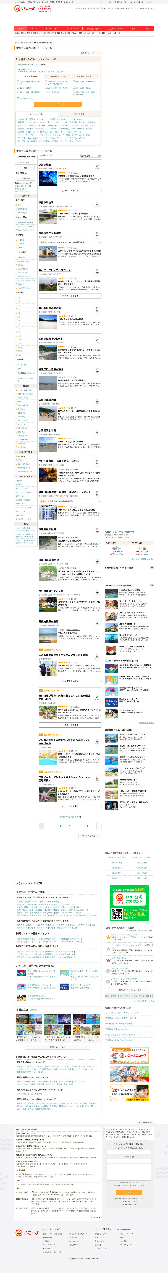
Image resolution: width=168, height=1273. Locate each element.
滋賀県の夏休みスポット (27, 939)
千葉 (48, 33)
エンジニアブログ (101, 1248)
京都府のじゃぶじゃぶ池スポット (60, 951)
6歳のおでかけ (117, 873)
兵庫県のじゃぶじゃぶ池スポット (60, 954)
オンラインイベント (53, 29)
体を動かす (50, 1084)
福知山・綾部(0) (25, 88)
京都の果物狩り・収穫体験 (25, 1166)
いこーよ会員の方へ (129, 1204)
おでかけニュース (115, 29)
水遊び (59, 1084)
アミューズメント (56, 138)
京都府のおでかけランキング (83, 1066)
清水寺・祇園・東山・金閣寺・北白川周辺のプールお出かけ (42, 915)
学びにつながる (65, 1081)
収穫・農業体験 (37, 1084)
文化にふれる (78, 1081)
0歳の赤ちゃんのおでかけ (117, 858)
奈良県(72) (41, 72)
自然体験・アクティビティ (62, 141)
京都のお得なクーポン (24, 1149)
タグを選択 (26, 179)
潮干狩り (42, 125)
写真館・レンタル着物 (40, 141)
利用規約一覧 (47, 1237)
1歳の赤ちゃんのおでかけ (142, 858)
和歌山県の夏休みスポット (72, 942)
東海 (58, 33)
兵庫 (92, 33)
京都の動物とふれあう (51, 1142)
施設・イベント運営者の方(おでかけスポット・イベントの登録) (51, 1184)
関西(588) (33, 64)
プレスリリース (125, 1245)
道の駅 (81, 135)
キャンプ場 (44, 122)
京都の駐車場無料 (55, 1149)
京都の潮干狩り (67, 1164)
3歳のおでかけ (141, 863)
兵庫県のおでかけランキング (54, 1069)
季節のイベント (21, 504)
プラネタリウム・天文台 (28, 138)
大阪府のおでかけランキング (29, 1069)
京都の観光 (88, 1136)
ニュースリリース (49, 1245)
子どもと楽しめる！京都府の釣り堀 (120, 1035)
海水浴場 (44, 132)
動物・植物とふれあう (48, 1081)
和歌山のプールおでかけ (67, 928)
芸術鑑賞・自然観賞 (23, 500)
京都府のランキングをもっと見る (129, 990)
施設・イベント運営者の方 (52, 1234)
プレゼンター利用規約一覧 (78, 1234)
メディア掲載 (73, 1245)
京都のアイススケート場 (51, 1164)
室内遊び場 (22, 119)
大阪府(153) (22, 72)
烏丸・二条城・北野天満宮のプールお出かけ (35, 913)
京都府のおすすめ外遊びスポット (119, 1040)
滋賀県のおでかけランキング (58, 1066)
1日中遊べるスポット (146, 8)
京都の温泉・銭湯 (22, 1164)
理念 (96, 1237)
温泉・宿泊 (68, 1084)
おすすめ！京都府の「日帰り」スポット (121, 1013)
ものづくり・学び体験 (23, 507)
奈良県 (141, 996)
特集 (147, 29)
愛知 (62, 33)
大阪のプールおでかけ (86, 925)
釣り (66, 122)
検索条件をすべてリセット (90, 53)
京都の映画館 (52, 1157)
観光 (88, 135)
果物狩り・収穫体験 (87, 122)
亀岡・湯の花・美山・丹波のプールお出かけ (35, 910)
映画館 (89, 129)
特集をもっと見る (146, 723)
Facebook (46, 1248)
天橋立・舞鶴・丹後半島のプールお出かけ (34, 907)
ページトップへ (146, 1122)
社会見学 (66, 125)
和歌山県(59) (51, 72)
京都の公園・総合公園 (87, 1149)
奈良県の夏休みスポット (49, 942)
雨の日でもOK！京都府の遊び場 (118, 1024)
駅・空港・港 (23, 141)
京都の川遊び (21, 1151)
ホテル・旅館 (66, 132)
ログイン (150, 2)
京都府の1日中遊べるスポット (117, 1029)
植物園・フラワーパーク (28, 122)
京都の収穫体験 (65, 1142)
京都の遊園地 (21, 1136)
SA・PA (82, 138)
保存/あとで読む (122, 2)
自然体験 (19, 481)
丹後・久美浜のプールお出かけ (68, 913)
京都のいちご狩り (80, 1164)
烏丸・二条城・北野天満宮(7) (29, 92)
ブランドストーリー (127, 1234)
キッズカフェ (71, 138)
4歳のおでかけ (117, 868)
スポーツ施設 (64, 129)
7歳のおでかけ (141, 873)
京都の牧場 (67, 1136)
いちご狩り (22, 125)
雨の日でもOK (120, 8)
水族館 (80, 119)
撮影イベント (20, 496)
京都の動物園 (32, 1136)
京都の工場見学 (21, 1142)
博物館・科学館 (54, 125)
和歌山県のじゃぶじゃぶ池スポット (60, 957)
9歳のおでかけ (141, 878)
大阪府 (127, 996)
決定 (58, 104)
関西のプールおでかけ (26, 925)
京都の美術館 (80, 1157)
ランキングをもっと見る (144, 1001)
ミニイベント (20, 515)
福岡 (118, 33)
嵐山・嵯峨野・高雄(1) (83, 88)
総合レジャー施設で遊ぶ (27, 1081)
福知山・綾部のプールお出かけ (66, 907)
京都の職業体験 (78, 1142)
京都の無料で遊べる (40, 1149)
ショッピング (58, 135)
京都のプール (77, 1136)
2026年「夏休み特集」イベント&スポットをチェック (25, 529)
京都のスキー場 (35, 1164)
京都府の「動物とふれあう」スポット (121, 1018)
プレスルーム (73, 1241)
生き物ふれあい (21, 488)
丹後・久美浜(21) (53, 92)
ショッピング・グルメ (23, 492)
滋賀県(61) (60, 72)
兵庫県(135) (32, 72)
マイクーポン (107, 2)
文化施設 (29, 129)
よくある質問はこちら (129, 1201)
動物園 (52, 119)
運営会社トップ (100, 1234)
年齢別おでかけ (93, 29)
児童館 (21, 132)
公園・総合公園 (78, 129)
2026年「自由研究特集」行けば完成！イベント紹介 (25, 542)
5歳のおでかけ (141, 868)
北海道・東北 (19, 33)
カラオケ (44, 138)
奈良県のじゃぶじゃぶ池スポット (30, 957)
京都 (88, 33)
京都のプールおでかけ (66, 925)
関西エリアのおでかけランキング (30, 1066)
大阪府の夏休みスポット (71, 939)
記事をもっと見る (57, 1047)
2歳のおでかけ (117, 863)
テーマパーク (42, 119)
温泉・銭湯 (54, 132)
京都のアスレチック (70, 1149)
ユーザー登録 (21, 1184)
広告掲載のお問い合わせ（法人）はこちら (129, 1185)
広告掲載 (46, 1241)
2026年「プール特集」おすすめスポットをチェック (25, 535)
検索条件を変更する (90, 836)
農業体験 (33, 125)
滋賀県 (113, 996)
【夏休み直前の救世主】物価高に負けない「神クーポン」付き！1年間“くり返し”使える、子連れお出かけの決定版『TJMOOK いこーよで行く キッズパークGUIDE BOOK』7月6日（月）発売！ (63, 1201)
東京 (38, 33)
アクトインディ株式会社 (122, 1229)
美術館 (21, 129)
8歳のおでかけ (117, 878)
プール (35, 132)
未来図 (122, 1237)
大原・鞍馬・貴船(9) (26, 99)
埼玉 (52, 33)
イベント (33, 29)
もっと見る (94, 1217)
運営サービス (99, 1241)
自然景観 (73, 122)
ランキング (75, 29)
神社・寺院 (39, 129)
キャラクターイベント (23, 519)
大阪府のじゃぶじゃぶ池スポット (30, 954)
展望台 (92, 125)
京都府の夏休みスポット (49, 939)
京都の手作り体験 (35, 1142)
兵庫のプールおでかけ (26, 928)
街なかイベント (21, 511)
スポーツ (19, 485)
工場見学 (75, 125)
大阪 (84, 33)
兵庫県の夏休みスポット (27, 942)
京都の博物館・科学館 (66, 1157)
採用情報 (98, 1245)
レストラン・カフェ (43, 135)
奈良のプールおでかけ (46, 928)
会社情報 (123, 1241)
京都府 (120, 996)
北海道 (27, 33)
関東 (34, 33)
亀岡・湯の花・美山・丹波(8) (57, 88)
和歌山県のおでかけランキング (30, 1072)
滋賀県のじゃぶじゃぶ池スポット (30, 951)
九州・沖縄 (112, 33)
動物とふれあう (131, 8)
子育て (134, 29)
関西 (80, 33)
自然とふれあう (23, 1084)
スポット (20, 29)
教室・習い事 (71, 135)
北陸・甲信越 (71, 33)
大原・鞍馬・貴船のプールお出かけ (83, 915)
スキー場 (77, 132)
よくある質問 (73, 1237)
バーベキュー (56, 122)
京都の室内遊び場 (39, 1157)
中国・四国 (101, 33)
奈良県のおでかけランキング (80, 1069)
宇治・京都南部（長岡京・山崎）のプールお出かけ (38, 902)
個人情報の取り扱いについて (129, 1182)
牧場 (73, 119)
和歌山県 (149, 996)
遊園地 (32, 119)
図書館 (28, 132)
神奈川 (43, 33)
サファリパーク (63, 119)
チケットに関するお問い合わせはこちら (129, 1198)
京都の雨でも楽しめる (24, 1157)
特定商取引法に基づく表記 (52, 1252)
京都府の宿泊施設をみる (70, 817)
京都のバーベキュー (45, 1136)
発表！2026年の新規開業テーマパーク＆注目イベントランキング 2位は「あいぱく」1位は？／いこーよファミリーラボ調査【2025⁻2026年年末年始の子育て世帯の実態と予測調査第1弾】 (63, 1210)
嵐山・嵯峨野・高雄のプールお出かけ (70, 910)
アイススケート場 (25, 135)
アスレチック (51, 129)
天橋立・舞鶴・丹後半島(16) (85, 82)
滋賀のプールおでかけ (46, 925)
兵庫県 (134, 996)
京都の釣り (58, 1136)
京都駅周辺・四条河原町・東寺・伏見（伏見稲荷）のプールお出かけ (45, 904)
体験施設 (84, 125)
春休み (110, 8)
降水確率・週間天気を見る (143, 559)
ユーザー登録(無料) (137, 2)
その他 (78, 141)
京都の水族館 (91, 1157)
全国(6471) (22, 64)
